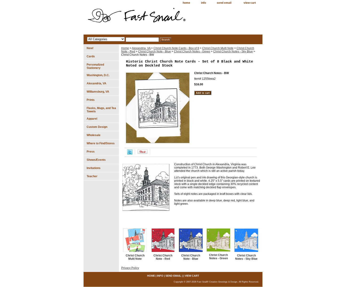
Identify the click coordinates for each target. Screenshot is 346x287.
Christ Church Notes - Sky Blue (233, 51)
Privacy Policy (130, 268)
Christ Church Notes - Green (192, 51)
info (203, 2)
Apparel (92, 118)
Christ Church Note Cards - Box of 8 (176, 48)
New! (90, 48)
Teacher (92, 176)
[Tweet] (130, 153)
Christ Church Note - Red (162, 257)
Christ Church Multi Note (217, 48)
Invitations (94, 168)
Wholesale (94, 135)
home (186, 2)
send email (224, 2)
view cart (250, 2)
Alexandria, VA (141, 48)
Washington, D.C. (98, 75)
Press (91, 151)
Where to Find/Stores (101, 143)
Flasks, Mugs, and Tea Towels (101, 109)
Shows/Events (96, 159)
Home (125, 48)
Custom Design (97, 127)
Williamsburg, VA (98, 91)
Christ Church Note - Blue (154, 51)
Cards (91, 56)
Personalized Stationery (95, 66)
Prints (91, 100)
